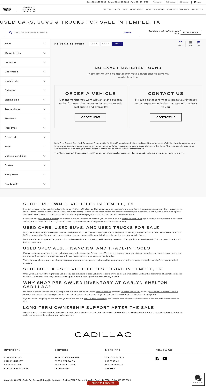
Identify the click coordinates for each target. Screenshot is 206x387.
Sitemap (36, 380)
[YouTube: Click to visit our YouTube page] (166, 358)
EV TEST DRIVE (112, 9)
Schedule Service (65, 365)
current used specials (50, 294)
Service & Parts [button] (155, 9)
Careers (110, 369)
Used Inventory (13, 361)
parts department (64, 315)
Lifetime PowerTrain (107, 312)
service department (170, 312)
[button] (90, 117)
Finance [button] (184, 9)
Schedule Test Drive (16, 369)
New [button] (125, 9)
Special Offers (13, 365)
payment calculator (37, 256)
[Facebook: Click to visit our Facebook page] (159, 358)
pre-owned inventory (48, 219)
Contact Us (112, 361)
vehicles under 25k (131, 219)
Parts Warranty (65, 361)
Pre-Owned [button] (136, 9)
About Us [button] (197, 9)
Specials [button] (172, 9)
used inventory (103, 292)
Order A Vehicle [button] (190, 32)
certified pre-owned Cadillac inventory (106, 221)
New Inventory (13, 357)
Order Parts (62, 369)
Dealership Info (114, 357)
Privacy (44, 380)
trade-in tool (108, 256)
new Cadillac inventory (95, 299)
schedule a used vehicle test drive (93, 274)
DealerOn (27, 380)
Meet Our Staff (114, 365)
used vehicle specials (79, 253)
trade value (82, 294)
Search (127, 32)
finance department (167, 253)
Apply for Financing (67, 357)
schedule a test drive (132, 294)
